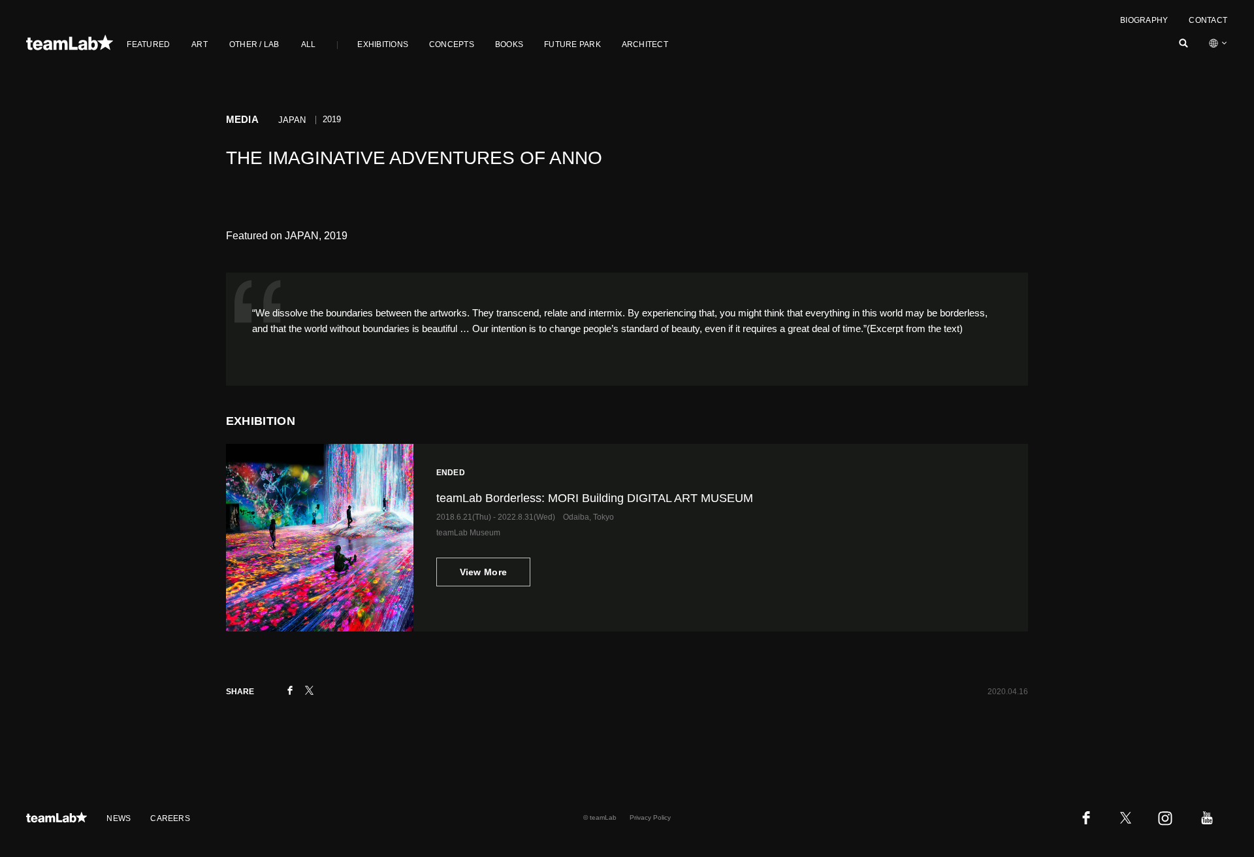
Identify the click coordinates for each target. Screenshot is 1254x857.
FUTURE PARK (572, 44)
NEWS (118, 818)
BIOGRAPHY (1144, 20)
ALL (308, 44)
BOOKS (509, 44)
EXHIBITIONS (382, 44)
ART (199, 44)
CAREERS (170, 818)
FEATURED (148, 44)
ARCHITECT (645, 44)
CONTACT (1208, 20)
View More (483, 572)
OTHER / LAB (254, 44)
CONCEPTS (451, 44)
